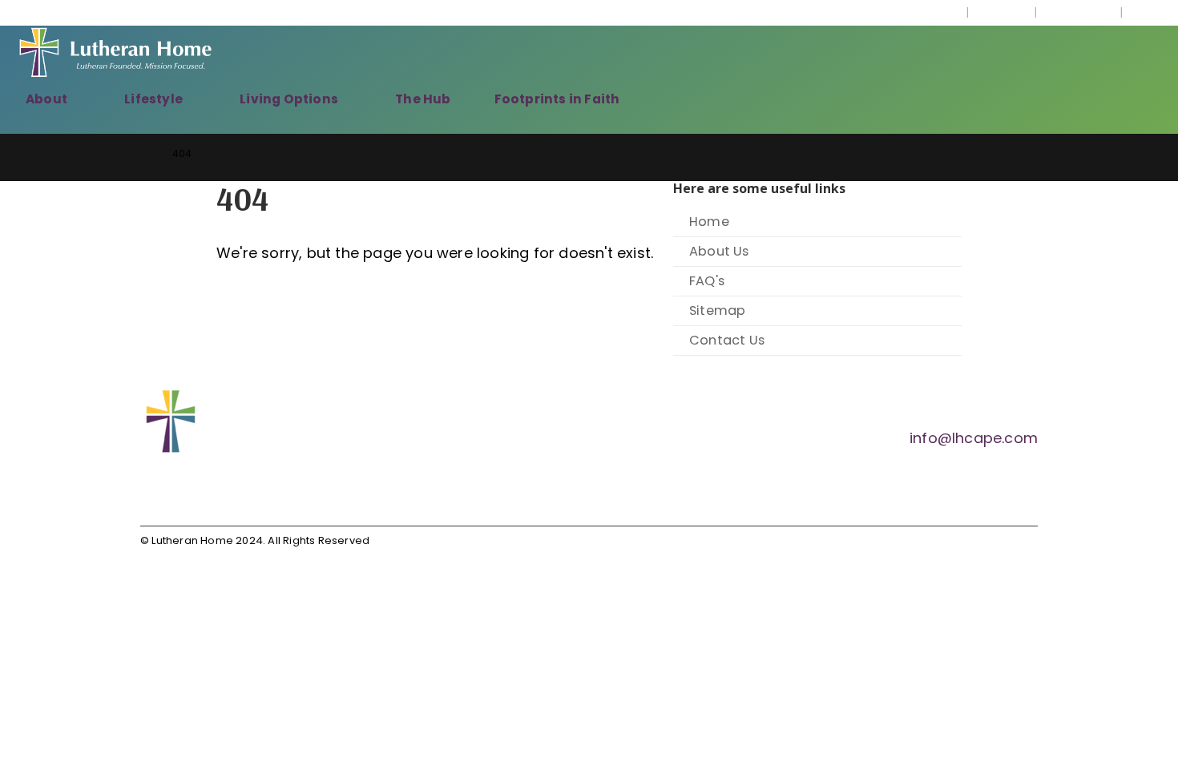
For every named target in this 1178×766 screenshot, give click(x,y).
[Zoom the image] (272, 398)
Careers (1001, 13)
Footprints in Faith (557, 99)
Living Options (289, 99)
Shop (1146, 13)
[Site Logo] (116, 55)
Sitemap (717, 310)
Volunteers (1078, 13)
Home (709, 221)
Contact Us (726, 340)
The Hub (422, 99)
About (46, 99)
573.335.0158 (919, 13)
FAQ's (706, 281)
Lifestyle (153, 99)
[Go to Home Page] (145, 153)
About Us (719, 251)
